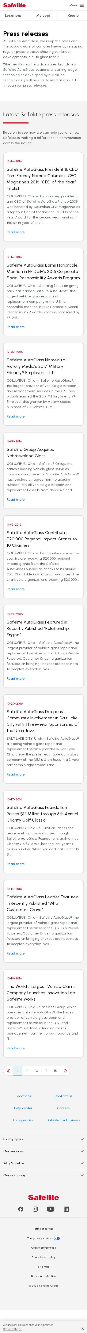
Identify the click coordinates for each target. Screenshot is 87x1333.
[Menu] (82, 5)
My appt (43, 16)
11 (18, 1071)
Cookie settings (12, 1329)
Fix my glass (13, 1139)
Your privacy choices (40, 1238)
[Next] (65, 1070)
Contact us (63, 1096)
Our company (14, 1175)
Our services (13, 1151)
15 (55, 1071)
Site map (43, 1266)
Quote (73, 16)
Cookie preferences (43, 1247)
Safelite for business (63, 1120)
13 (36, 1071)
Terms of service (43, 1228)
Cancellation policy (43, 1257)
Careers (63, 1108)
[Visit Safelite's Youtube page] (50, 1210)
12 (27, 1071)
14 (46, 1071)
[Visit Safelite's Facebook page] (20, 1210)
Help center (23, 1108)
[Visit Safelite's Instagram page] (35, 1210)
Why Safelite (13, 1163)
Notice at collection (43, 1276)
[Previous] (8, 1070)
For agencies (23, 1120)
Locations (13, 16)
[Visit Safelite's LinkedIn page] (66, 1210)
